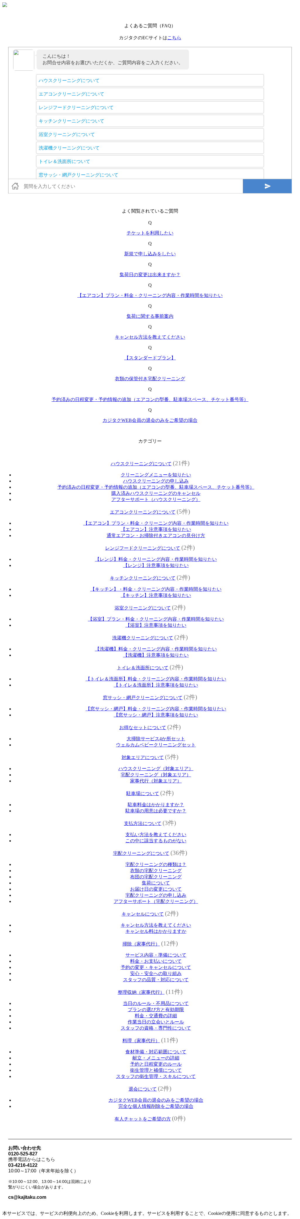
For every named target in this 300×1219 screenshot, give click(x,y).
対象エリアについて (143, 757)
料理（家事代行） (141, 1040)
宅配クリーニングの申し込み (155, 895)
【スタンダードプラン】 (150, 357)
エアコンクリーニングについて (142, 512)
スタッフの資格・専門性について (156, 1028)
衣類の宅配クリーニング (156, 870)
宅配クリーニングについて (141, 853)
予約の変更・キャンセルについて (156, 967)
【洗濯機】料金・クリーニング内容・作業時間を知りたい (156, 648)
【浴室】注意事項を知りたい (155, 625)
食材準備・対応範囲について (155, 1051)
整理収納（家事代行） (141, 992)
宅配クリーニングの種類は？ (155, 864)
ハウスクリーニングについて (141, 463)
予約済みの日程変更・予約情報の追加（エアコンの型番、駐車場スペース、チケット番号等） (150, 399)
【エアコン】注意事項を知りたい (156, 529)
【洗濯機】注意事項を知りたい (156, 655)
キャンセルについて (143, 913)
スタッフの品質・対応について (156, 979)
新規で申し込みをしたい (150, 253)
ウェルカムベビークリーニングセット (156, 744)
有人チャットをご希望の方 (143, 1118)
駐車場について (142, 793)
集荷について (156, 882)
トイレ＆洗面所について (142, 667)
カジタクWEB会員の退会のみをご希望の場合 (150, 420)
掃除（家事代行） (141, 943)
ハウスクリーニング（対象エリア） (155, 768)
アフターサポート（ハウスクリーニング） (155, 499)
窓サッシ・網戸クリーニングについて (143, 697)
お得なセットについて (142, 727)
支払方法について (142, 823)
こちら (174, 37)
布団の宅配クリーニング (156, 876)
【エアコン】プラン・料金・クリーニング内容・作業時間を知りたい (150, 295)
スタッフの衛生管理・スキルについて (156, 1076)
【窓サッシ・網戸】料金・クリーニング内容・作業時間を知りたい (156, 708)
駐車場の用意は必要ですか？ (155, 810)
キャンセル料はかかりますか (155, 931)
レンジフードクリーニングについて (142, 548)
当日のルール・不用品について (156, 1003)
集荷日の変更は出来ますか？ (150, 274)
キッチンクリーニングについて (142, 577)
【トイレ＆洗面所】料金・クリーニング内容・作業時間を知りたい (156, 678)
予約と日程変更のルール (156, 1064)
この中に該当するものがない (155, 840)
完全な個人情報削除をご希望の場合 (155, 1106)
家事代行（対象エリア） (156, 780)
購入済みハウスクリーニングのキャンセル (155, 493)
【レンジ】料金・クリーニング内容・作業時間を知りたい (156, 559)
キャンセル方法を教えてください (150, 337)
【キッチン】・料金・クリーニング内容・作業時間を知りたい (155, 589)
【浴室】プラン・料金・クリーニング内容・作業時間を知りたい (156, 619)
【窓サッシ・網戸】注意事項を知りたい (156, 714)
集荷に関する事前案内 (150, 316)
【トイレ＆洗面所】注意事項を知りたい (156, 684)
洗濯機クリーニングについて (142, 637)
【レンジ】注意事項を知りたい (156, 565)
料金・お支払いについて (156, 961)
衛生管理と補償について (156, 1070)
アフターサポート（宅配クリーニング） (156, 901)
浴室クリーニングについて (143, 607)
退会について (143, 1088)
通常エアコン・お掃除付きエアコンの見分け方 (156, 535)
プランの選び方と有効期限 (156, 1009)
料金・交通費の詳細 (156, 1015)
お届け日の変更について (156, 889)
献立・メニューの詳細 (155, 1057)
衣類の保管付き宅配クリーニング (150, 378)
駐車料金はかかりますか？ (156, 804)
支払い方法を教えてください (155, 834)
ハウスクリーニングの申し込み (156, 480)
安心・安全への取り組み (156, 973)
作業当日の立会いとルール (156, 1021)
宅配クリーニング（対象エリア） (156, 774)
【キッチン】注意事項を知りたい (156, 595)
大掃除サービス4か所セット (156, 738)
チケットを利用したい (150, 232)
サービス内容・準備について (155, 955)
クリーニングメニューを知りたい (156, 474)
